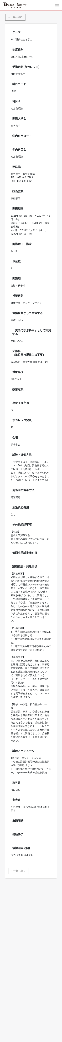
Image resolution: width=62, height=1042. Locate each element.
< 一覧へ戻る (15, 17)
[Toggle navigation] (56, 5)
